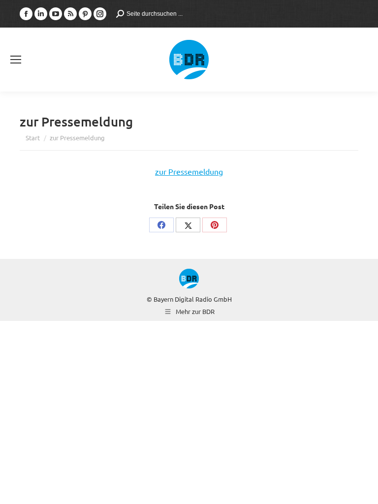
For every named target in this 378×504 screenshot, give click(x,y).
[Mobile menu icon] (16, 59)
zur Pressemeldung (189, 171)
